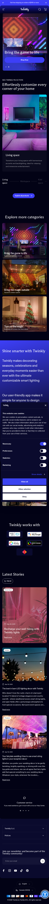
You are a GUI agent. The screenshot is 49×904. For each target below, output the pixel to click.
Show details (37, 474)
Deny (24, 497)
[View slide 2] (23, 810)
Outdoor (7, 650)
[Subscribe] (42, 861)
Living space (5, 181)
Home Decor (8, 590)
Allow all (24, 482)
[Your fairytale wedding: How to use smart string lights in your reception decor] (24, 732)
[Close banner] (45, 405)
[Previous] (3, 2)
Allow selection (24, 489)
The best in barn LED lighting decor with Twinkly (22, 689)
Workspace (25, 182)
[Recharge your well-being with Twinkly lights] (24, 615)
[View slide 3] (25, 810)
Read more (8, 637)
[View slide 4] (28, 810)
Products (7, 718)
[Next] (45, 2)
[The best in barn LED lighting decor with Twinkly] (24, 664)
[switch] (43, 451)
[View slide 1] (20, 810)
